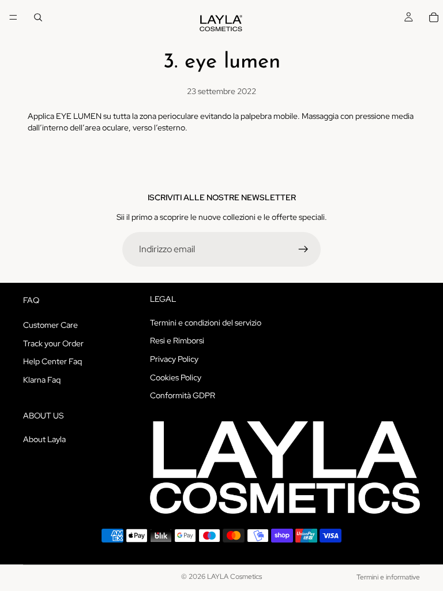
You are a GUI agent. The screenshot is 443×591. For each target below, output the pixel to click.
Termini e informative (388, 577)
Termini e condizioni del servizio (205, 322)
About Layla (44, 439)
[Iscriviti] (303, 249)
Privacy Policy (174, 359)
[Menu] (13, 17)
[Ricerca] (38, 17)
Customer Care (50, 325)
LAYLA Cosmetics (234, 576)
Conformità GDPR (182, 395)
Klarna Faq (42, 380)
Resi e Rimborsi (177, 340)
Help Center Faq (52, 361)
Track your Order (53, 343)
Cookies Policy (175, 377)
